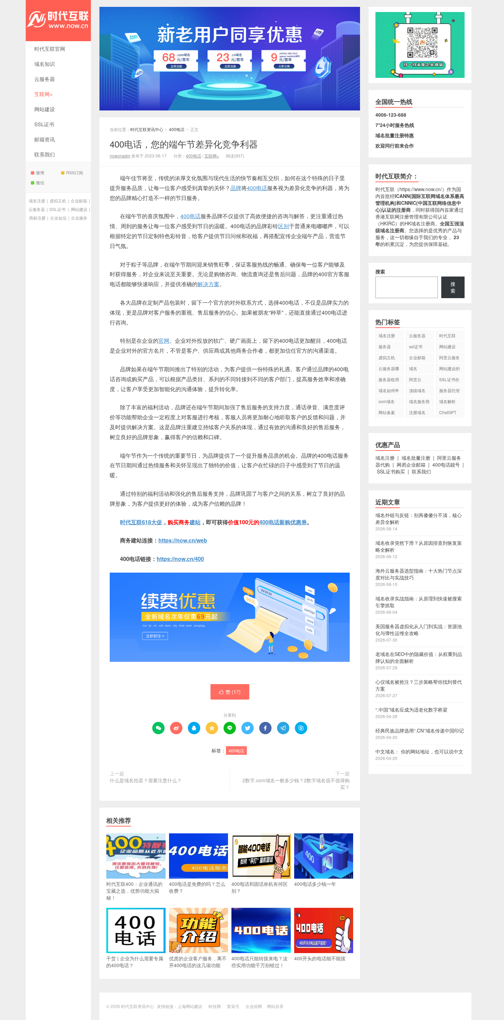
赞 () (230, 691)
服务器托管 (449, 390)
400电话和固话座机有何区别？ (259, 887)
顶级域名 (417, 390)
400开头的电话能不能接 (320, 958)
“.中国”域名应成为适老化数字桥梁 (411, 709)
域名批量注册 (415, 457)
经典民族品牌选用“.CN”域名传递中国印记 (419, 730)
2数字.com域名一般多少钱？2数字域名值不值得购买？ (296, 783)
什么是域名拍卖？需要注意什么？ (146, 780)
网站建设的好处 (449, 369)
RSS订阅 (74, 172)
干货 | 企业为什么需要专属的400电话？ (134, 962)
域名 (413, 368)
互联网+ (43, 93)
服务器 (385, 346)
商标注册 (37, 218)
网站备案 (387, 412)
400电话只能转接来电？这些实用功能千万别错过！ (259, 962)
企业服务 (79, 218)
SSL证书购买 (391, 471)
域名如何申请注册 (389, 391)
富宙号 (233, 1006)
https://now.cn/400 (180, 559)
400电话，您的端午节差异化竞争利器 (184, 143)
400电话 (176, 129)
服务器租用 (389, 379)
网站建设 (44, 109)
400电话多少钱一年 (315, 883)
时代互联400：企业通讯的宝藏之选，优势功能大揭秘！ (134, 890)
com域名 (387, 401)
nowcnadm (120, 156)
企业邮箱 (79, 200)
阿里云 (415, 379)
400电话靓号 (446, 464)
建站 (195, 522)
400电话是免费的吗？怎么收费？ (197, 887)
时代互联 (131, 522)
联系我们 (44, 154)
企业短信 (58, 218)
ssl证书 (415, 346)
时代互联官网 (49, 48)
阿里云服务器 (449, 358)
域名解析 (447, 401)
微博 (40, 172)
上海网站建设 (190, 1006)
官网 (163, 340)
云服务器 (44, 78)
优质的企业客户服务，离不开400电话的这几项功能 (198, 962)
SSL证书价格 (449, 380)
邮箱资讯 (44, 139)
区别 (283, 226)
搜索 (380, 271)
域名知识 (44, 63)
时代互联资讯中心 (58, 20)
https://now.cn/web (182, 540)
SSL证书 (44, 124)
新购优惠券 (293, 522)
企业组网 (253, 1006)
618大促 (152, 522)
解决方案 (208, 284)
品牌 (235, 188)
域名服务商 (419, 401)
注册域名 (417, 412)
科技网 (214, 1006)
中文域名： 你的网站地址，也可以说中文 (419, 751)
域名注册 (37, 200)
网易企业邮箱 (411, 464)
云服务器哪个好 (389, 369)
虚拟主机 (58, 200)
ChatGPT (447, 412)
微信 (40, 182)
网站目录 (275, 1006)
